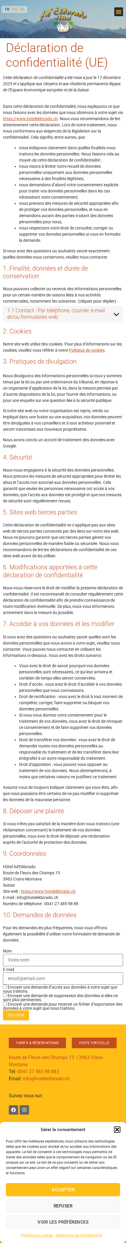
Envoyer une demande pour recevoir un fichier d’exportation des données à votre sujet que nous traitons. (62, 1006)
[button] (117, 1130)
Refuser (63, 1206)
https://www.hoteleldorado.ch (30, 118)
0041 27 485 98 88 (36, 1071)
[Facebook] (13, 1110)
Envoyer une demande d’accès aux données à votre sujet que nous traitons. (60, 989)
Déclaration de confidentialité (79, 1235)
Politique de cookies (37, 1235)
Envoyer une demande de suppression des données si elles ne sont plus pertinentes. (60, 997)
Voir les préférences (63, 1222)
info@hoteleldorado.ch (46, 1078)
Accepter (63, 1189)
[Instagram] (24, 1110)
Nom (7, 951)
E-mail (8, 969)
